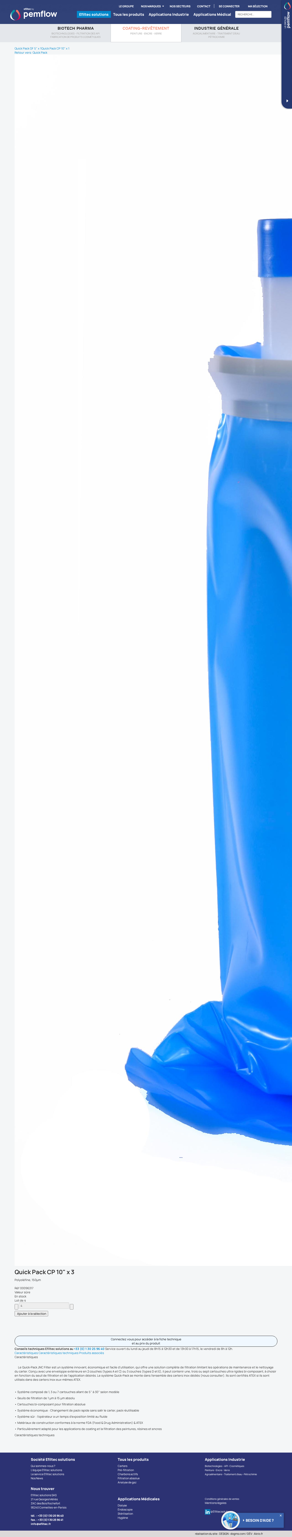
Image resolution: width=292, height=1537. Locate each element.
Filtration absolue (129, 1478)
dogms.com (237, 1534)
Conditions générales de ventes (222, 1498)
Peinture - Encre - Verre (217, 1470)
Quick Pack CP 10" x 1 (55, 48)
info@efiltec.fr (41, 1524)
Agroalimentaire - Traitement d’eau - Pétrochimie (231, 1474)
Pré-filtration (126, 1470)
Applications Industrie (169, 14)
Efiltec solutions (94, 14)
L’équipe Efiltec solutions (46, 1470)
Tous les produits (128, 14)
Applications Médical (212, 14)
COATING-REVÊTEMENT (146, 29)
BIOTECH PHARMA (75, 29)
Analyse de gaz (127, 1482)
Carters (122, 1466)
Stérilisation (125, 1514)
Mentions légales (215, 1503)
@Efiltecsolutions (221, 1511)
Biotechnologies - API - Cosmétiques (224, 1466)
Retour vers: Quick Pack (31, 52)
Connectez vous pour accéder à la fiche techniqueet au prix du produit (146, 1341)
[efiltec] (33, 14)
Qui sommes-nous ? (43, 1466)
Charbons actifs (128, 1474)
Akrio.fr (258, 1534)
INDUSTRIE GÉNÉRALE (216, 29)
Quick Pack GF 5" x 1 (28, 48)
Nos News (37, 1478)
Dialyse (122, 1505)
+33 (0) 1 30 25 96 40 (89, 1349)
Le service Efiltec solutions (47, 1474)
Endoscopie (125, 1509)
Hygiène (123, 1518)
